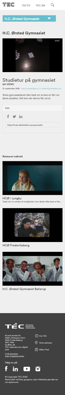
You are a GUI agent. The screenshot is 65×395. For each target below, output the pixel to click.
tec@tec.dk (10, 344)
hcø (22, 88)
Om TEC (43, 335)
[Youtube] (26, 369)
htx (59, 88)
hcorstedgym (31, 88)
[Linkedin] (15, 369)
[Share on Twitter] (14, 117)
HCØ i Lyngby (12, 198)
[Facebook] (6, 369)
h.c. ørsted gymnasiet (47, 88)
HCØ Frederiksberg (15, 245)
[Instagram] (38, 369)
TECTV (26, 5)
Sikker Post (44, 349)
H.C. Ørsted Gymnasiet (23, 32)
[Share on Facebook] (8, 117)
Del (7, 108)
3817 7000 (9, 342)
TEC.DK (40, 5)
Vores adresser (45, 342)
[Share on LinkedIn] (21, 117)
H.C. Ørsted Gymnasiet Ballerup (24, 289)
